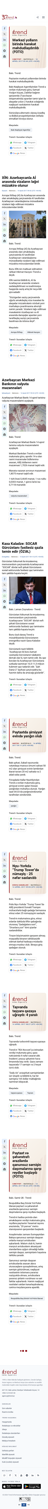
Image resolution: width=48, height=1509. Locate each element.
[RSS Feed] (38, 1475)
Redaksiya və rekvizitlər (11, 1426)
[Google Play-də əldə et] (32, 1486)
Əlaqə (4, 1429)
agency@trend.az (8, 1396)
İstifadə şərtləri (8, 1451)
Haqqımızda (7, 1422)
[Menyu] (43, 17)
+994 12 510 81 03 (8, 1393)
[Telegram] (27, 1475)
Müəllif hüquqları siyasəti (12, 1458)
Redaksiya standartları (11, 1433)
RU (29, 1505)
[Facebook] (10, 1475)
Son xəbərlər (7, 1408)
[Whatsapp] (4, 1475)
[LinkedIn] (32, 1475)
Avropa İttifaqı (17, 332)
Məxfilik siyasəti (8, 1454)
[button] (4, 28)
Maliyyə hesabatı (8, 1441)
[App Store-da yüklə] (12, 1486)
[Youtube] (21, 1475)
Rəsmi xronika (7, 1412)
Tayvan (30, 1093)
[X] (15, 1475)
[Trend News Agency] (9, 1372)
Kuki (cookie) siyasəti (10, 1462)
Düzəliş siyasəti (8, 1437)
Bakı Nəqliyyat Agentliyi (20, 130)
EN (19, 1505)
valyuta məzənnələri (19, 496)
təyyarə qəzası (16, 1093)
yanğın (13, 806)
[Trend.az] (9, 17)
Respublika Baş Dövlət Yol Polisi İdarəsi (27, 1298)
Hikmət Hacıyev (33, 332)
